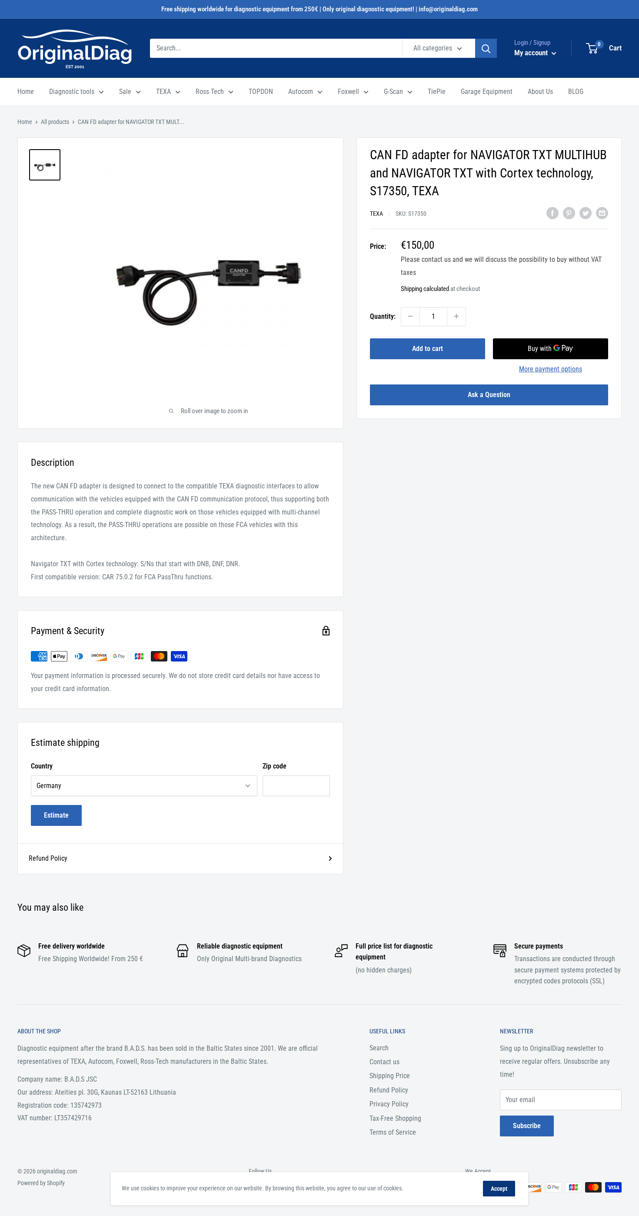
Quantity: (383, 316)
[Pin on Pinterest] (569, 212)
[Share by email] (602, 212)
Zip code (274, 766)
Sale (125, 91)
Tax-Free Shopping (395, 1118)
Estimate (56, 815)
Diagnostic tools (71, 91)
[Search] (486, 48)
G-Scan (393, 91)
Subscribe (527, 1126)
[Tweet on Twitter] (585, 212)
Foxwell (348, 91)
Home (25, 91)
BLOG (575, 91)
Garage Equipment (487, 91)
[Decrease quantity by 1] (410, 316)
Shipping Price (389, 1076)
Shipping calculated (425, 288)
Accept (499, 1188)
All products (55, 121)
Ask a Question (489, 394)
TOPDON (261, 91)
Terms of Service (392, 1132)
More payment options (550, 368)
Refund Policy (48, 858)
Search (379, 1048)
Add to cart (427, 348)
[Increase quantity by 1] (456, 316)
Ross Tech (210, 91)
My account (531, 52)
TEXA (163, 91)
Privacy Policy (389, 1104)
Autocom (300, 91)
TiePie (437, 91)
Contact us (384, 1062)
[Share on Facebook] (552, 212)
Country (42, 766)
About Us (540, 91)
